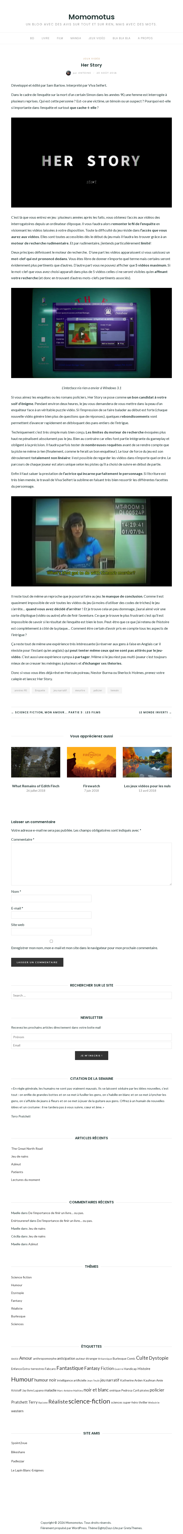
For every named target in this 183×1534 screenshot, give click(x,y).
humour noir (45, 1379)
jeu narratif (60, 690)
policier (98, 690)
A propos (145, 38)
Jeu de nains (19, 1156)
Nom (16, 891)
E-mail (17, 908)
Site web (17, 924)
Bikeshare (18, 1452)
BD (32, 38)
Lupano (38, 1390)
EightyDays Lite (108, 1528)
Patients (17, 1172)
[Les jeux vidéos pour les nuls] (147, 762)
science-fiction (89, 1401)
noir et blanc (96, 1389)
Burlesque (18, 1316)
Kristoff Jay (19, 1390)
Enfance (16, 1369)
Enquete (40, 690)
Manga (76, 38)
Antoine (82, 72)
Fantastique (69, 1368)
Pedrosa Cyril (130, 1390)
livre (30, 1390)
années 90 (21, 690)
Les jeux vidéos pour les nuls (147, 786)
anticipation (66, 1358)
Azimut (16, 1164)
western (17, 1411)
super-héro (130, 1402)
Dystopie (17, 1293)
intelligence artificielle (71, 1380)
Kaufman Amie (153, 1380)
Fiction (107, 1368)
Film (60, 38)
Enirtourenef (20, 1221)
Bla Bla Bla (122, 38)
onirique (115, 1390)
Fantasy (16, 1300)
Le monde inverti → (155, 712)
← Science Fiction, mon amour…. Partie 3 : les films (56, 712)
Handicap (130, 1369)
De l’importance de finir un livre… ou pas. (56, 1213)
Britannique (105, 1358)
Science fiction (21, 1277)
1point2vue (19, 1443)
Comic (131, 1358)
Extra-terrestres (33, 1369)
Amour (25, 1358)
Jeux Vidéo (97, 38)
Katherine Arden (131, 1380)
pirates (144, 1390)
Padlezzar (17, 1461)
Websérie (154, 1402)
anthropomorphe (44, 1358)
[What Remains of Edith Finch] (35, 762)
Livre (46, 38)
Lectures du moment (25, 1180)
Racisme (43, 1402)
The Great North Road (27, 1148)
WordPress (79, 1528)
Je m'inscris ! (92, 1055)
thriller (143, 1402)
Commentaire (22, 839)
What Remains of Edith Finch (35, 786)
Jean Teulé (93, 1380)
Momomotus (92, 17)
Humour (16, 1285)
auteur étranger (87, 1358)
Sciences (17, 1324)
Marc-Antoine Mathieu (70, 1390)
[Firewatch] (91, 762)
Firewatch (91, 786)
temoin (115, 690)
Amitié (15, 1358)
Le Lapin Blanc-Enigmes (27, 1470)
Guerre (118, 1368)
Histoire (143, 1369)
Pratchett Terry (24, 1402)
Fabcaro (50, 1369)
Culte (142, 1358)
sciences (116, 1402)
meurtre (80, 690)
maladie (50, 1390)
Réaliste (17, 1308)
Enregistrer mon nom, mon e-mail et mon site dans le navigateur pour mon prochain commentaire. (84, 948)
